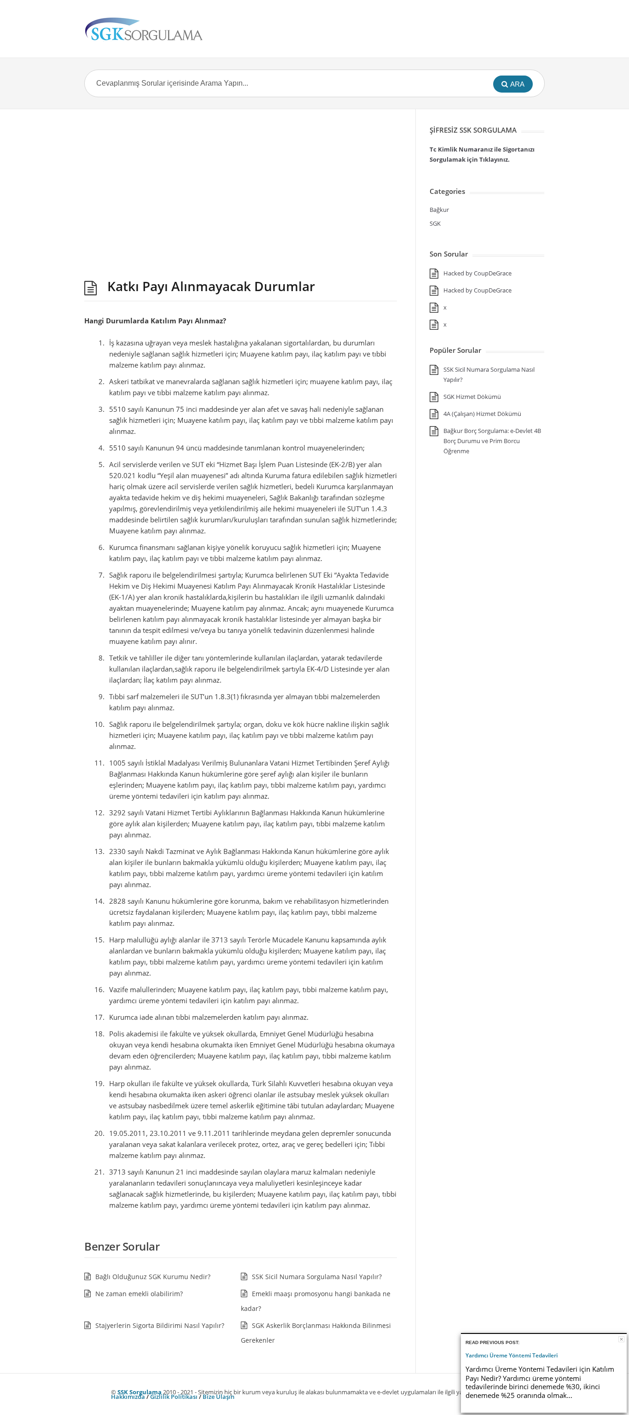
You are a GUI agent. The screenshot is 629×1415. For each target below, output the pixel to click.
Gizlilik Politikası (174, 1396)
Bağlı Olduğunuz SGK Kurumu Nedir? (152, 1276)
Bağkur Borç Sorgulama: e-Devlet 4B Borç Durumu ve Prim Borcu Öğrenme (492, 441)
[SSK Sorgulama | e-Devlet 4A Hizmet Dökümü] (144, 28)
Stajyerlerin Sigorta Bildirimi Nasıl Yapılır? (159, 1325)
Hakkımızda (128, 1396)
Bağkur (439, 209)
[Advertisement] (240, 192)
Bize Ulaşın (218, 1396)
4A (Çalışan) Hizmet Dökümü (482, 413)
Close (621, 1339)
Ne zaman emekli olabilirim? (139, 1293)
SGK (435, 223)
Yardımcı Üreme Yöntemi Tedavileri (512, 1356)
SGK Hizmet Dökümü (472, 396)
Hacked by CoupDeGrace (477, 273)
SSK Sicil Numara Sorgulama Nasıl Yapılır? (317, 1276)
